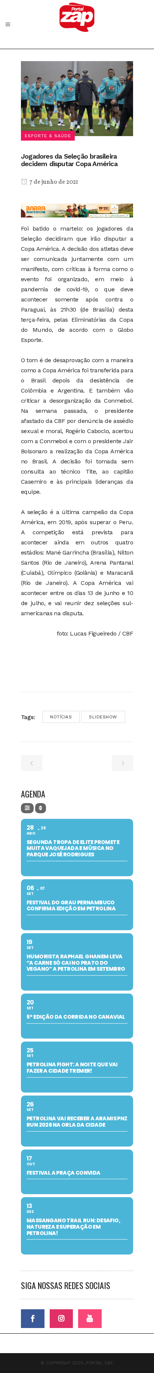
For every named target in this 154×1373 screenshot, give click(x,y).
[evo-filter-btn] (27, 808)
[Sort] (40, 808)
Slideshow (103, 716)
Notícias (61, 716)
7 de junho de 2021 (53, 182)
